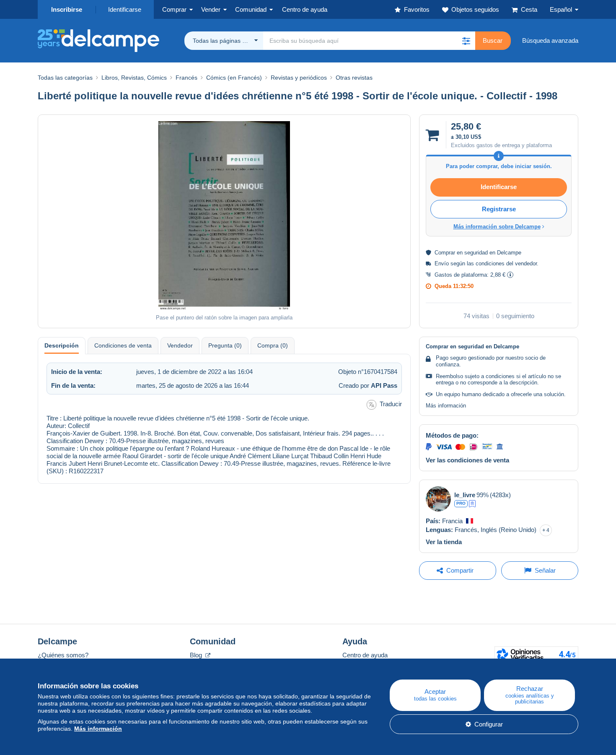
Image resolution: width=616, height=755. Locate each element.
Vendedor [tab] (180, 345)
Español (561, 9)
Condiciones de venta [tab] (123, 345)
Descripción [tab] (61, 345)
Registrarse (499, 209)
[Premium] (472, 503)
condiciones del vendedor (506, 263)
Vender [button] (210, 9)
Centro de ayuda (365, 655)
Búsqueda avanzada (550, 40)
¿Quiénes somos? (63, 655)
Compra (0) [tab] (272, 345)
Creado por (368, 385)
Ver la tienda (444, 541)
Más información (446, 405)
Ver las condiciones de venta (467, 460)
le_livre (464, 495)
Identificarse (124, 9)
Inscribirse (66, 9)
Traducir (391, 403)
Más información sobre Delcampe (497, 226)
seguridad (476, 252)
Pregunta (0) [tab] (225, 345)
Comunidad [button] (251, 9)
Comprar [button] (174, 9)
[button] (466, 40)
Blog (197, 655)
